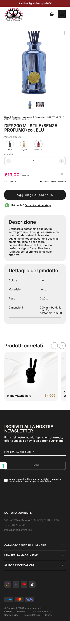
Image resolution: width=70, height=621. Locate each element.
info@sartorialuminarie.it (18, 529)
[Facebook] (16, 584)
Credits (48, 615)
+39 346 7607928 (15, 524)
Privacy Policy (40, 611)
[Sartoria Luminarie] (13, 14)
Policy (48, 481)
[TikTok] (32, 584)
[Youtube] (24, 584)
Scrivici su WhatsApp (38, 205)
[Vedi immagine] (35, 62)
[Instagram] (7, 584)
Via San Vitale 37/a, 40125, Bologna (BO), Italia (32, 519)
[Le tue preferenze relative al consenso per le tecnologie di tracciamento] (3, 465)
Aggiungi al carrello (35, 195)
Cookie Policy (11, 615)
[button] (62, 345)
